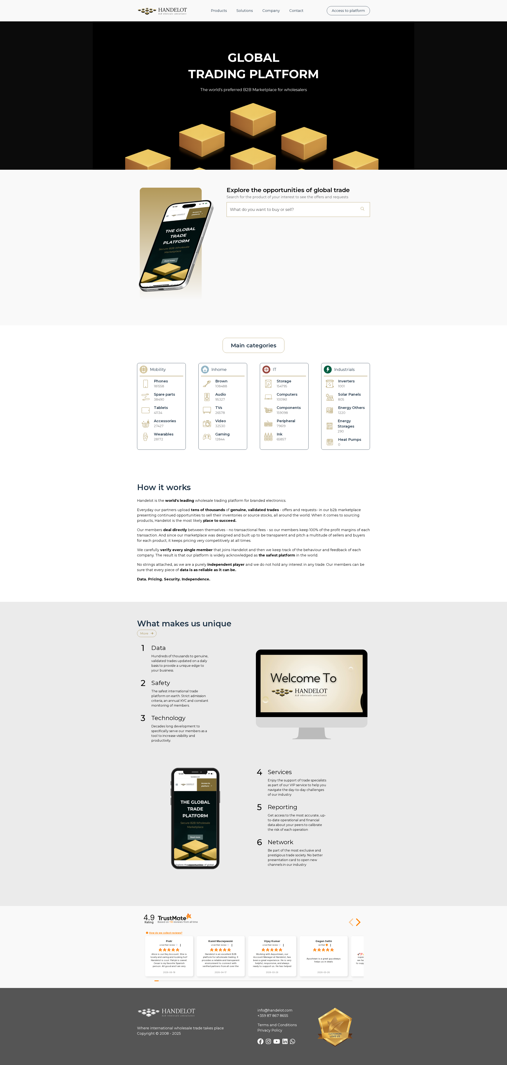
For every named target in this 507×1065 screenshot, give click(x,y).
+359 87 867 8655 (272, 1016)
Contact (296, 11)
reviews (183, 921)
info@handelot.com (275, 1010)
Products (219, 11)
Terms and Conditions (277, 1025)
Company (271, 11)
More (144, 633)
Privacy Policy (269, 1030)
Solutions (244, 11)
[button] (357, 922)
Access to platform (348, 11)
